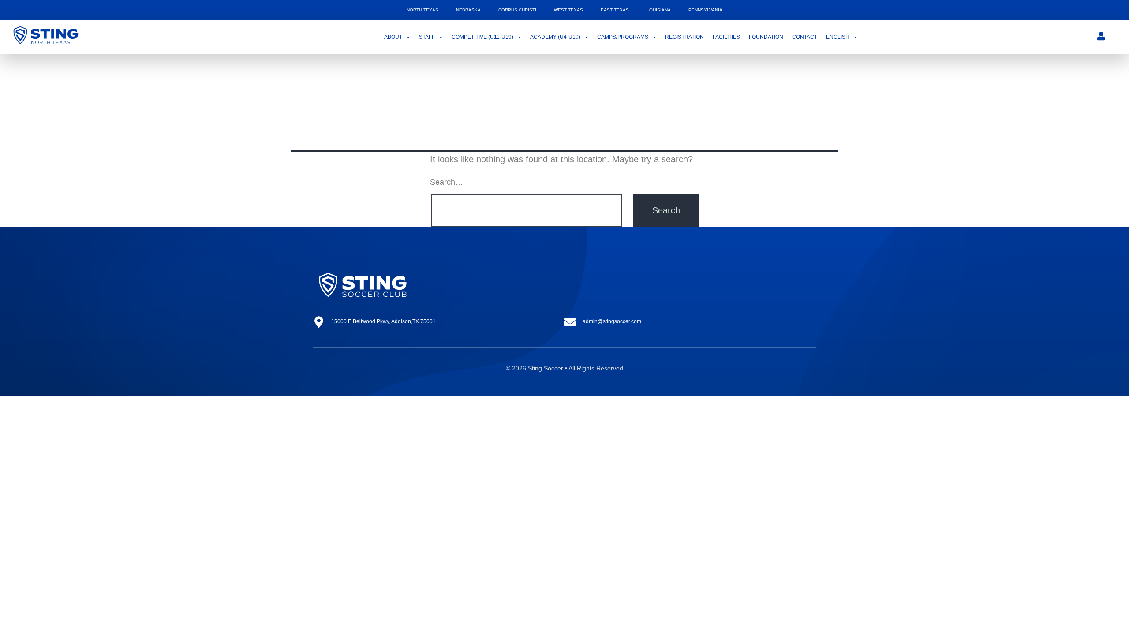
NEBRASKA (468, 9)
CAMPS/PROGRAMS (622, 37)
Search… (446, 182)
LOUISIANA (659, 9)
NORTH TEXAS (422, 9)
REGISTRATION (684, 37)
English (837, 37)
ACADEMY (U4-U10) (555, 37)
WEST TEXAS (568, 9)
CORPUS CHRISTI (517, 9)
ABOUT (393, 37)
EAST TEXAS (615, 9)
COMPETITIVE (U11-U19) (482, 37)
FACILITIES (726, 37)
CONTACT (804, 37)
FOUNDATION (766, 37)
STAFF (427, 37)
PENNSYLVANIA (705, 9)
